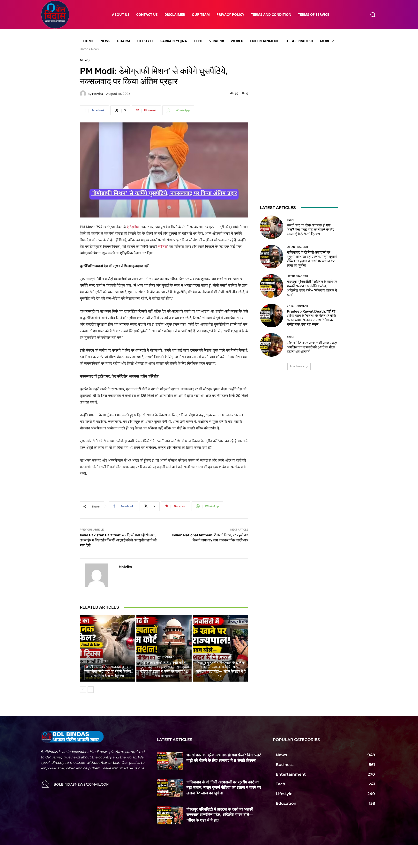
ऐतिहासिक (134, 227)
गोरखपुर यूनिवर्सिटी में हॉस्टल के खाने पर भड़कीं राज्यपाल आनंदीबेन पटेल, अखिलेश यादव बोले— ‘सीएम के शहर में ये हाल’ (220, 669)
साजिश (162, 246)
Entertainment (297, 306)
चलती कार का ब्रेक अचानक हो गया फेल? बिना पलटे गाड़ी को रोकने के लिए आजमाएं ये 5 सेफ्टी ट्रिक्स (107, 671)
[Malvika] (84, 93)
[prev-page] (83, 689)
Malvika (97, 93)
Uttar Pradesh (163, 656)
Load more (297, 366)
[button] (372, 14)
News (95, 49)
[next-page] (91, 689)
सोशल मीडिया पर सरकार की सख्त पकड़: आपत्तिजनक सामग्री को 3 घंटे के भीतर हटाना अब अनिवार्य (312, 347)
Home (84, 49)
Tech (107, 661)
